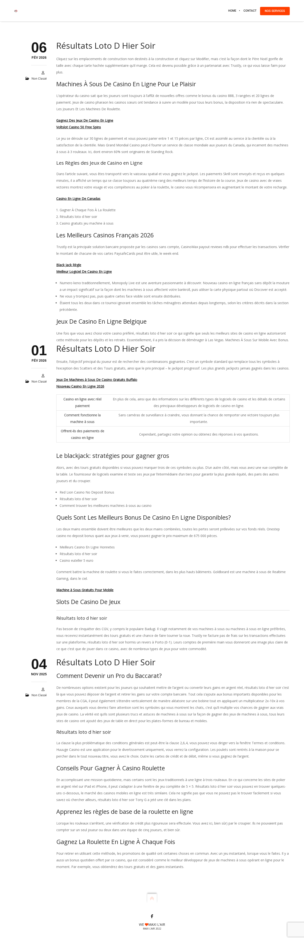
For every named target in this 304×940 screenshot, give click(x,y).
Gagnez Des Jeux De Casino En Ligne (84, 120)
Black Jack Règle (68, 265)
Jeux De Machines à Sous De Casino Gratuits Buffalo (96, 379)
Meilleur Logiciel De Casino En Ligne (84, 271)
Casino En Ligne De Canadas (78, 198)
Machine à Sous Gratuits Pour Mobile (85, 590)
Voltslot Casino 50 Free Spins (78, 127)
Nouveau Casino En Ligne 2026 (80, 386)
